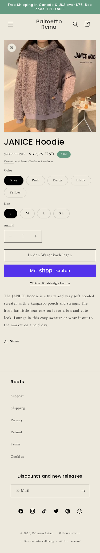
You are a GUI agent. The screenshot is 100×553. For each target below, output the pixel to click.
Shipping (18, 408)
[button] (11, 24)
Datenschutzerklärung (39, 541)
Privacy (16, 420)
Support (17, 396)
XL (61, 213)
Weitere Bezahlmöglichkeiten (50, 283)
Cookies (17, 456)
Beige (57, 180)
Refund (16, 432)
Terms (16, 444)
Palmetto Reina (42, 533)
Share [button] (14, 341)
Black (81, 180)
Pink (35, 180)
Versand (9, 161)
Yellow (15, 192)
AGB (62, 541)
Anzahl (9, 225)
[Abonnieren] (83, 491)
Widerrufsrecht (69, 533)
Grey (14, 180)
